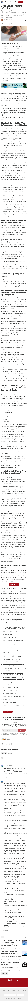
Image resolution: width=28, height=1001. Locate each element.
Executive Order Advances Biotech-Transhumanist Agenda (11, 941)
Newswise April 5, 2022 (8, 708)
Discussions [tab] (11, 937)
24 (12, 561)
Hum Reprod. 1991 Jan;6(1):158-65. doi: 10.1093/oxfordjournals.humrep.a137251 (12, 655)
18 (17, 466)
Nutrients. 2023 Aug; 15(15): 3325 (10, 682)
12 (17, 308)
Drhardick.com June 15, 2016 (9, 637)
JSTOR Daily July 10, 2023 (9, 634)
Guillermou (6, 782)
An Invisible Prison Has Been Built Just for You (10, 963)
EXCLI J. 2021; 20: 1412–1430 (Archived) (12, 632)
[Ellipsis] (26, 765)
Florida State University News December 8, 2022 (13, 696)
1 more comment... (5, 930)
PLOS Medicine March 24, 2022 (10, 693)
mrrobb (5, 765)
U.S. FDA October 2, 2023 (8, 647)
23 (12, 547)
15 (1, 682)
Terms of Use (20, 733)
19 (21, 506)
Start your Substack (10, 995)
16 (26, 431)
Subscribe (20, 1)
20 (15, 518)
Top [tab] (2, 937)
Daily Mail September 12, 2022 (9, 702)
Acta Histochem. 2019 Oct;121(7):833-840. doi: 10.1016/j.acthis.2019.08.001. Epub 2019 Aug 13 (13, 673)
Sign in (25, 1)
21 (10, 532)
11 (7, 276)
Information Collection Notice (13, 734)
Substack (8, 998)
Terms (19, 990)
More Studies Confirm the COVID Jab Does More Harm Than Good (10, 952)
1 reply (6, 777)
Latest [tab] (6, 937)
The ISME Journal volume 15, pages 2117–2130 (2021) (15, 705)
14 (23, 364)
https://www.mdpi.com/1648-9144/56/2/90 (14, 890)
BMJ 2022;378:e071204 (8, 699)
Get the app (20, 995)
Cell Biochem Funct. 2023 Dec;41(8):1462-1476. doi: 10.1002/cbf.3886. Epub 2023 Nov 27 (14, 669)
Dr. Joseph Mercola (8, 19)
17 (9, 453)
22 (8, 544)
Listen (25, 20)
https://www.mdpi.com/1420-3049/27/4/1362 (14, 901)
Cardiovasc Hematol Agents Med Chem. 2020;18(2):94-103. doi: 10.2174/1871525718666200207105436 (15, 628)
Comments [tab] (4, 753)
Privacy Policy (23, 734)
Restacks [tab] (10, 753)
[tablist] (6, 753)
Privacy (15, 990)
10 (19, 258)
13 (11, 359)
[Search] (25, 937)
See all (3, 973)
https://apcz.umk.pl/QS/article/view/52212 (13, 912)
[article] (14, 944)
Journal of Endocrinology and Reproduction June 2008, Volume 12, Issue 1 (13, 664)
